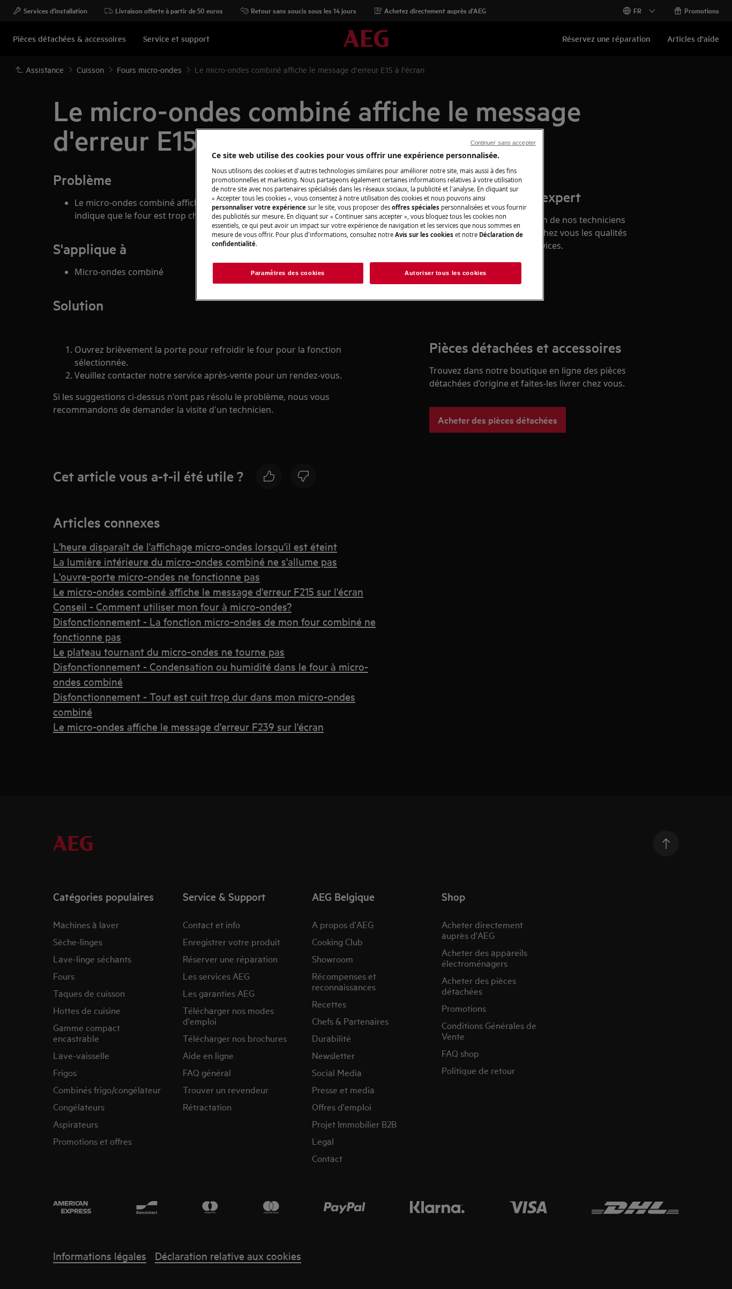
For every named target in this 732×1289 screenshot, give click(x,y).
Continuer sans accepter (503, 142)
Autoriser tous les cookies (446, 273)
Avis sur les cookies (424, 235)
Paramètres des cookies (288, 273)
